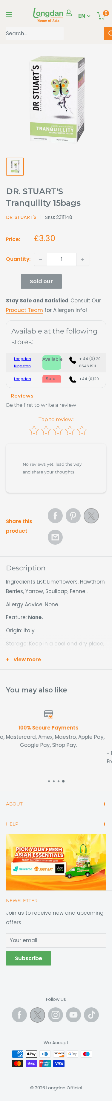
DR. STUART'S (21, 217)
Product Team (24, 310)
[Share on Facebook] (55, 515)
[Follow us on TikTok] (91, 1014)
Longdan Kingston (22, 362)
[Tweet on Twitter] (91, 517)
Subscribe (28, 958)
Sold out (41, 281)
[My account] (69, 13)
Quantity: (18, 259)
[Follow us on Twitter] (37, 1016)
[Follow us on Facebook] (19, 1014)
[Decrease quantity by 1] (40, 259)
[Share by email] (55, 537)
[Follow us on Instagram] (55, 1014)
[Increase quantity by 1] (82, 259)
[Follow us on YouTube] (73, 1014)
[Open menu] (9, 14)
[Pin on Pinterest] (73, 515)
